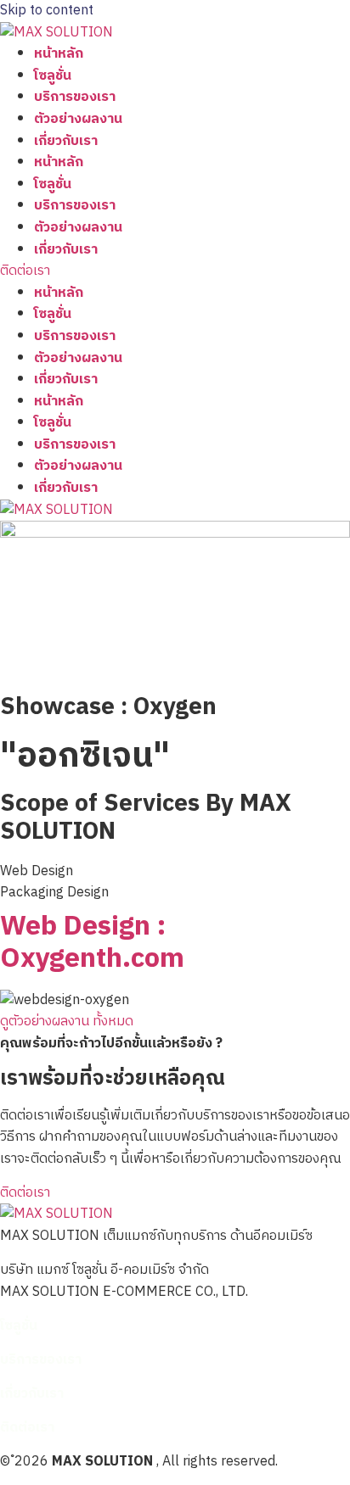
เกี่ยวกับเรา (66, 141)
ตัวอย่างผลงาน (78, 119)
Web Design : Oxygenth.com (92, 942)
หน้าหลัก (58, 53)
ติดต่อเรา (27, 1427)
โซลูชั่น (52, 75)
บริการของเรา (75, 97)
